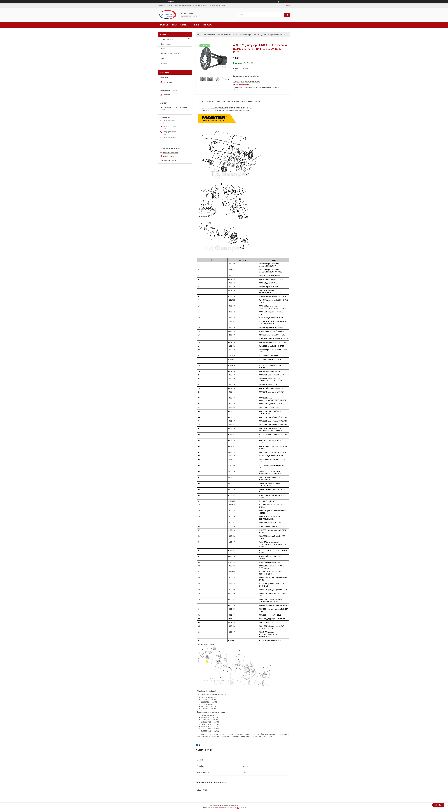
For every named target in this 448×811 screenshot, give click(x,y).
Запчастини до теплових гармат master (219, 35)
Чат (440, 805)
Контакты (207, 25)
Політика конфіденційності (237, 808)
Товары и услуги (179, 25)
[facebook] (197, 745)
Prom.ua (235, 806)
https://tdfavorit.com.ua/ (170, 153)
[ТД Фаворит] (167, 19)
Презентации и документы (171, 54)
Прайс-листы (166, 44)
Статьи (163, 49)
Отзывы (164, 63)
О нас (196, 25)
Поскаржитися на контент (219, 808)
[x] (199, 745)
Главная (164, 25)
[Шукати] (287, 15)
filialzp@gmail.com (169, 156)
